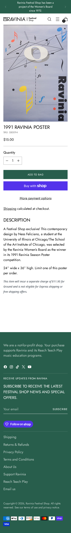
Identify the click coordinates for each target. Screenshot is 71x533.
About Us (9, 466)
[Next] (65, 6)
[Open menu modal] (57, 19)
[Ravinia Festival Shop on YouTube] (30, 367)
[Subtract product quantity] (7, 160)
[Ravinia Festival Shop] (20, 19)
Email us (9, 489)
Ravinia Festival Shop (37, 503)
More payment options (35, 198)
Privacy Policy (13, 452)
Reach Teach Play (15, 481)
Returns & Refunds (16, 444)
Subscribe (60, 409)
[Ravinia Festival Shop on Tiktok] (18, 367)
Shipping (9, 208)
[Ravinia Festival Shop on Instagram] (11, 367)
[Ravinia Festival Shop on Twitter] (24, 367)
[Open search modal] (49, 19)
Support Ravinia (14, 474)
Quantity (9, 152)
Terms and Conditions (18, 459)
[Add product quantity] (18, 160)
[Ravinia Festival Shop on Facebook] (5, 367)
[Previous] (6, 6)
